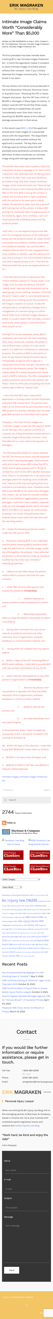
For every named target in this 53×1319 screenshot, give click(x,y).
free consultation (10, 917)
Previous (8, 790)
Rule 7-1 (11, 941)
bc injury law (19, 900)
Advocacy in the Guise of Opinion (17, 895)
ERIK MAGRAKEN (19, 41)
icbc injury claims (31, 921)
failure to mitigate (10, 913)
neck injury (8, 933)
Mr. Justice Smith (39, 929)
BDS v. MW (26, 128)
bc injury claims (41, 895)
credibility (40, 906)
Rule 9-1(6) (32, 944)
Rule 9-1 (7, 944)
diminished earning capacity (14, 910)
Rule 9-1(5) (19, 944)
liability (32, 925)
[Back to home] (26, 7)
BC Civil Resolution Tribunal (14, 44)
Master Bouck (24, 929)
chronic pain (17, 906)
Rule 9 (43, 940)
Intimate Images (10, 776)
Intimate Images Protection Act (22, 47)
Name (7, 1161)
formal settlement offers (38, 913)
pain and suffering (32, 937)
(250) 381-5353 (30, 1077)
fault (22, 913)
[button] (26, 1305)
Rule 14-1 (38, 948)
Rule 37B (10, 952)
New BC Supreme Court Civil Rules (27, 933)
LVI (14, 929)
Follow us (11, 823)
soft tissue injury (27, 956)
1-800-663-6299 (30, 1070)
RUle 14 (28, 948)
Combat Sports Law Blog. (27, 1125)
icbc (21, 917)
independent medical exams (14, 925)
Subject (8, 1198)
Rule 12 (17, 948)
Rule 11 (43, 944)
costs (29, 906)
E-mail (7, 1179)
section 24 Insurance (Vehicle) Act (30, 952)
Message (8, 1217)
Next (46, 790)
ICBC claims (34, 917)
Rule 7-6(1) (31, 941)
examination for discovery (38, 910)
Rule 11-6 (7, 948)
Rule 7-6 (20, 941)
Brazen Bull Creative (23, 1297)
